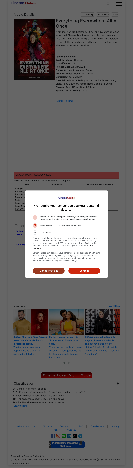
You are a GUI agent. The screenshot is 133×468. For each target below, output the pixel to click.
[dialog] (66, 234)
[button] (66, 232)
